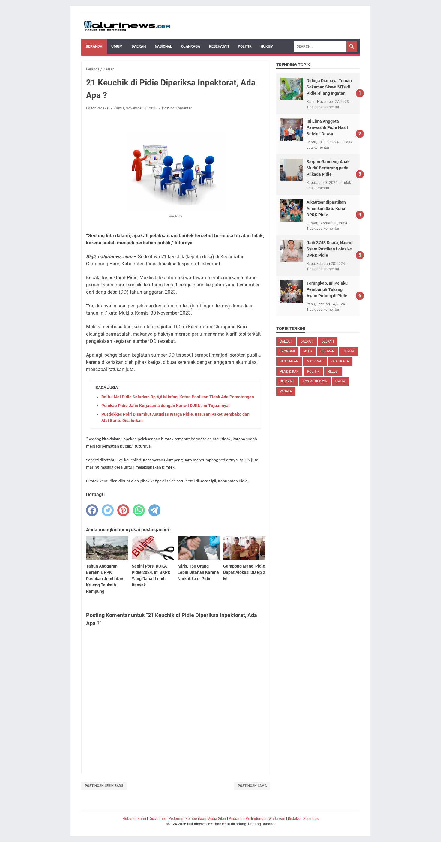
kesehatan (289, 361)
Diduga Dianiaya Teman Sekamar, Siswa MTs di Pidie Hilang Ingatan (329, 87)
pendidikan (289, 371)
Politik (245, 46)
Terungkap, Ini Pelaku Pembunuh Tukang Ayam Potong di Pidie (327, 289)
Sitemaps (311, 819)
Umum (117, 46)
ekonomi (287, 351)
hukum (349, 351)
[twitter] (108, 510)
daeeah (286, 341)
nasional (315, 361)
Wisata (286, 391)
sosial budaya (315, 381)
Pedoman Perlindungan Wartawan (257, 819)
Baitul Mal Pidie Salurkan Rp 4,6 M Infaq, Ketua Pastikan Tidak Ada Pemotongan (177, 396)
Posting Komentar (177, 108)
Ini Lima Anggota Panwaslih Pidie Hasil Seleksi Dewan (327, 127)
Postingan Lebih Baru (104, 786)
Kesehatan (219, 46)
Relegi (333, 371)
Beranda (94, 46)
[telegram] (154, 510)
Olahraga (190, 46)
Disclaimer (157, 819)
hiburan (327, 351)
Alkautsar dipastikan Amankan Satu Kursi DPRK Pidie (326, 208)
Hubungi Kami (134, 819)
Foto (307, 351)
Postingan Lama (252, 786)
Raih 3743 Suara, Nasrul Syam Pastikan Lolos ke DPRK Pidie (329, 249)
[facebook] (92, 510)
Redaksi (294, 819)
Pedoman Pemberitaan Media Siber (197, 819)
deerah (328, 341)
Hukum (267, 46)
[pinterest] (123, 510)
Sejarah (287, 381)
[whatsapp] (139, 510)
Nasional (163, 46)
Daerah (139, 46)
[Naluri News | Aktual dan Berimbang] (127, 26)
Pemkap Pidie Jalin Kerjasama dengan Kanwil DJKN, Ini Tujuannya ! (166, 405)
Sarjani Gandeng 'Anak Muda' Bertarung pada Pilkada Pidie (328, 168)
